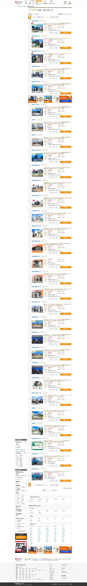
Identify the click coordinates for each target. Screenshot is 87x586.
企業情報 (70, 584)
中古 (33, 3)
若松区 (39, 510)
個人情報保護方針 (54, 584)
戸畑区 (47, 510)
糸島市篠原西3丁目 (36, 165)
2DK (18, 499)
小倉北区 (55, 510)
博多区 (39, 518)
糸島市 (55, 534)
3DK (22, 500)
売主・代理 (19, 479)
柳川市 (31, 528)
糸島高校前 (40, 499)
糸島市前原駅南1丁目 (36, 180)
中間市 (31, 530)
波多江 (47, 499)
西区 (63, 518)
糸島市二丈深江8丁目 (36, 150)
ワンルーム (19, 494)
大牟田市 (31, 526)
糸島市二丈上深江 (35, 104)
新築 (30, 3)
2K (22, 497)
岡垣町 (63, 539)
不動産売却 (45, 3)
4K (22, 502)
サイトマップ (64, 567)
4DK (18, 503)
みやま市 (47, 534)
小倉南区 (63, 510)
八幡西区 (39, 512)
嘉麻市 (31, 534)
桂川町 (39, 541)
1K (18, 495)
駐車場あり (19, 520)
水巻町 (55, 539)
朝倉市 (39, 534)
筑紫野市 (47, 530)
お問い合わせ (64, 571)
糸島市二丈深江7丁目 (36, 392)
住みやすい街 (51, 3)
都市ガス (19, 528)
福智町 (63, 541)
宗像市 (31, 532)
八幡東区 (31, 512)
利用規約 (63, 568)
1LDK (18, 497)
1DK (22, 495)
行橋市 (63, 528)
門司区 (31, 510)
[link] (21, 547)
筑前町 (47, 541)
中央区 (47, 518)
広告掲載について (65, 572)
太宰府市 (39, 532)
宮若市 (63, 532)
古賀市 (47, 532)
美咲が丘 (55, 499)
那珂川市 (63, 534)
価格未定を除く (20, 477)
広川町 (55, 541)
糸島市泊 (34, 119)
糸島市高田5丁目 (35, 317)
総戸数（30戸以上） (21, 526)
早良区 (39, 520)
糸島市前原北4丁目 (36, 66)
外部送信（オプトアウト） (63, 584)
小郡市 (39, 530)
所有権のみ (20, 511)
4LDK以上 (23, 503)
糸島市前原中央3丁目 (36, 51)
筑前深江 (31, 501)
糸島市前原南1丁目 (36, 36)
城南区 (31, 520)
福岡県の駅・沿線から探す (21, 451)
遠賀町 (31, 541)
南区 (55, 518)
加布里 (63, 499)
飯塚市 (55, 526)
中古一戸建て (52, 572)
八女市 (39, 528)
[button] (50, 99)
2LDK (23, 499)
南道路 (19, 521)
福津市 (55, 532)
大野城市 (63, 530)
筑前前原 (31, 499)
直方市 (47, 526)
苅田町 (31, 543)
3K (18, 500)
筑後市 (47, 528)
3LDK (18, 502)
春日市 (55, 530)
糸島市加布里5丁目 (36, 301)
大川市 (55, 528)
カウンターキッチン (21, 523)
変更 (25, 441)
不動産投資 (52, 575)
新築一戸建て (52, 571)
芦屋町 (47, 539)
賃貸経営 (51, 578)
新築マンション (52, 568)
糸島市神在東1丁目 (36, 81)
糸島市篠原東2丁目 (36, 377)
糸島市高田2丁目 (35, 20)
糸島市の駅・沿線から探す (21, 449)
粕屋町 (39, 539)
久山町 (31, 539)
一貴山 (39, 501)
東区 (31, 518)
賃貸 (26, 3)
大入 (47, 501)
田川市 (63, 526)
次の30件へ (54, 490)
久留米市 (39, 526)
